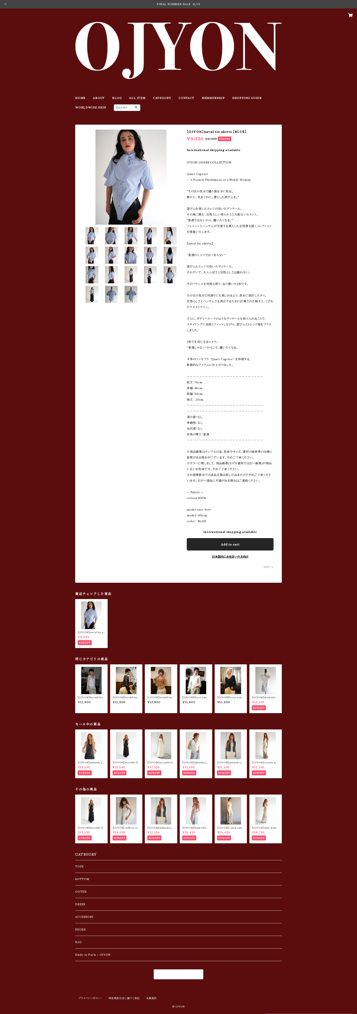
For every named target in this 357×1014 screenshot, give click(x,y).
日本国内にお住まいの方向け (230, 557)
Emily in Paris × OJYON (93, 955)
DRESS (80, 904)
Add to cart (230, 544)
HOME (80, 98)
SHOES (80, 929)
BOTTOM (82, 879)
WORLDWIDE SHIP (90, 107)
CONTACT (186, 98)
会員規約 (151, 998)
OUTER (81, 892)
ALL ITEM (137, 98)
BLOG (117, 98)
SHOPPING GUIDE (247, 98)
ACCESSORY (84, 917)
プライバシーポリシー (90, 998)
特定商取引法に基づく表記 (124, 998)
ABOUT (99, 98)
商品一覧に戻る (178, 974)
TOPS (79, 866)
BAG (78, 942)
